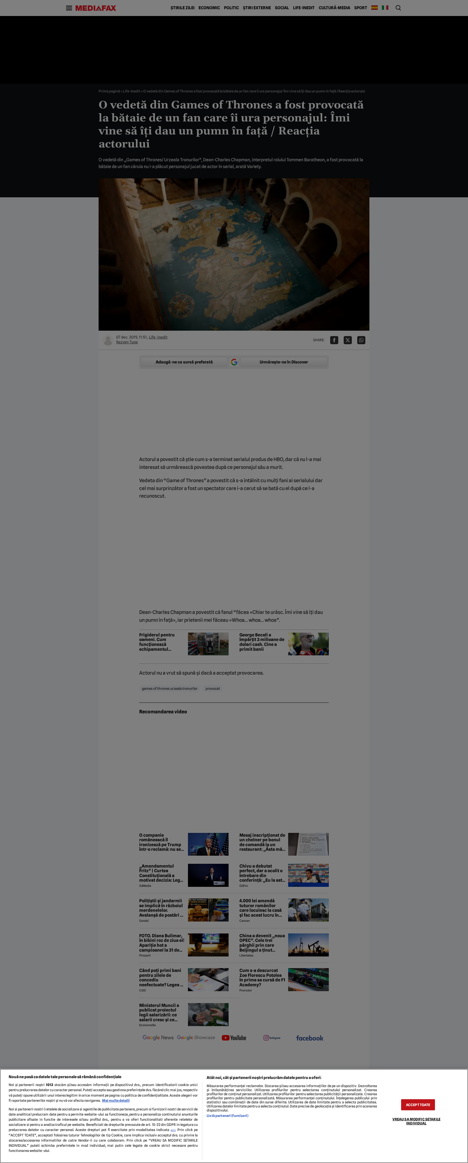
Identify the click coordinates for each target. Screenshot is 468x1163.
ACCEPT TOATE (418, 1105)
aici (173, 1130)
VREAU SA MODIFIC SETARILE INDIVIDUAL (416, 1121)
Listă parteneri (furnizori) (227, 1116)
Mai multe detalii (116, 1100)
